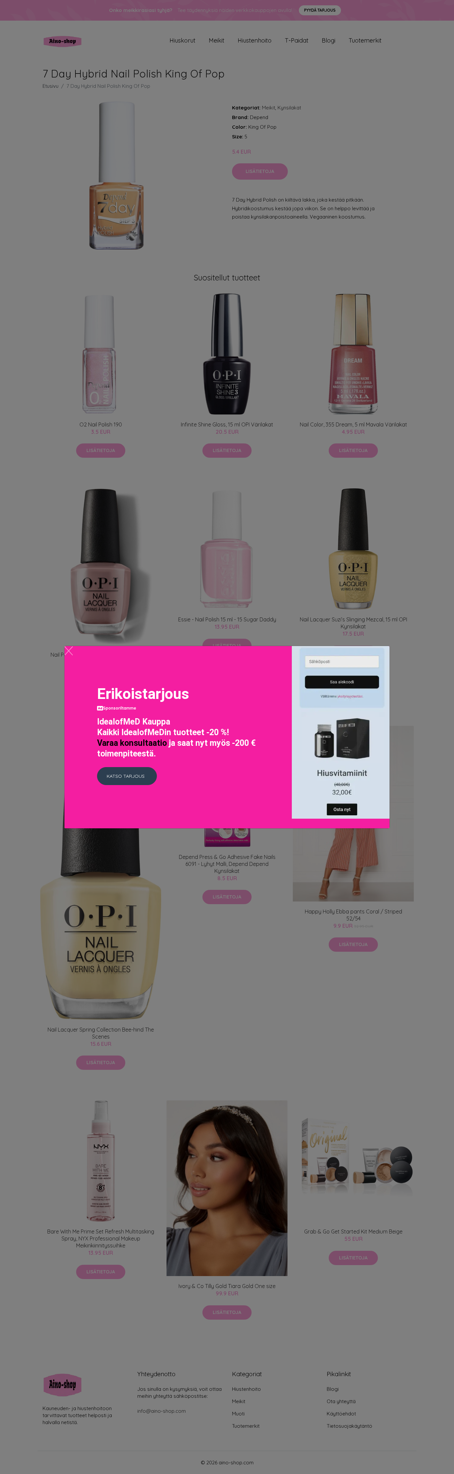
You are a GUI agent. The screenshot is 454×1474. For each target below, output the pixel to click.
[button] (127, 776)
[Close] (68, 651)
